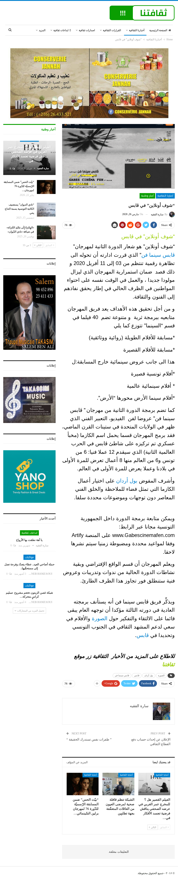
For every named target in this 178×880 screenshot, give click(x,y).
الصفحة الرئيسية (158, 30)
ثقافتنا (168, 664)
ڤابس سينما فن (158, 255)
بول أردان (127, 481)
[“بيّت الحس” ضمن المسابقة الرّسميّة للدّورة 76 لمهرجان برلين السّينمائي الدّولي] (83, 784)
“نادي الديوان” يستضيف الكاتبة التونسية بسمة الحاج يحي (19, 208)
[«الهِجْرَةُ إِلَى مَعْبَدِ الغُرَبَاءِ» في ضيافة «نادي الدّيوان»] (46, 233)
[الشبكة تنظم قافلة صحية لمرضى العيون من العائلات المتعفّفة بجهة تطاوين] (118, 784)
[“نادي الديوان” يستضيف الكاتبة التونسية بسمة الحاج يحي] (46, 210)
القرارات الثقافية (112, 30)
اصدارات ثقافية (87, 30)
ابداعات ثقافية (60, 30)
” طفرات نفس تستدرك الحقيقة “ (89, 739)
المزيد (42, 30)
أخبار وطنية (147, 195)
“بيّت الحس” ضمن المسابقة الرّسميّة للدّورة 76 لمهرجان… (19, 186)
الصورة (99, 618)
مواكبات (29, 557)
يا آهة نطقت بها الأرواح (29, 540)
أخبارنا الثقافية (136, 30)
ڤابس (143, 635)
